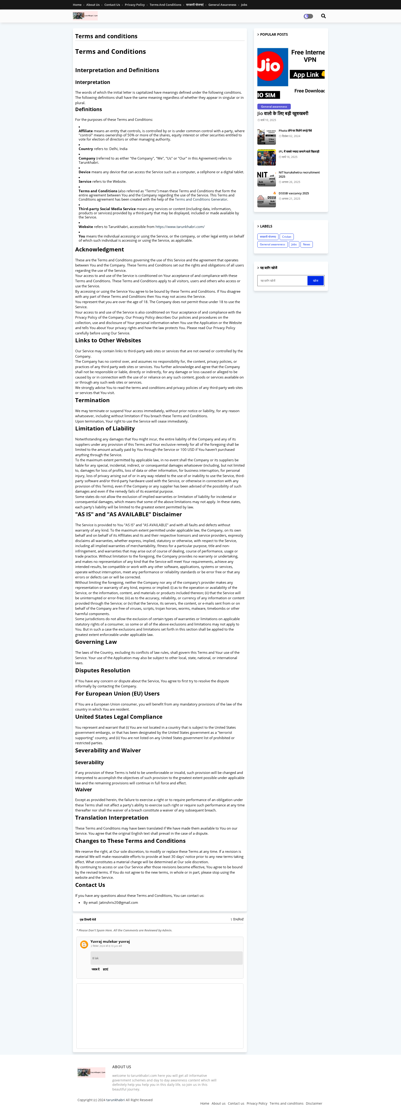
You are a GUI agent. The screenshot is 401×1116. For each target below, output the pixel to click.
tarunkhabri (115, 1100)
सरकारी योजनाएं (195, 5)
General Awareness (222, 5)
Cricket (286, 237)
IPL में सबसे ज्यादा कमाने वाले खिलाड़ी (299, 151)
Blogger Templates (110, 1108)
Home (77, 5)
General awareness (272, 244)
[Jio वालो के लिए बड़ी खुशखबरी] (291, 71)
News (306, 244)
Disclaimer (314, 1103)
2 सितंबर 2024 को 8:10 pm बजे (106, 946)
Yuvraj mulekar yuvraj (110, 941)
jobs (244, 5)
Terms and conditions (166, 5)
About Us (93, 5)
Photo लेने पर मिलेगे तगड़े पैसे (295, 130)
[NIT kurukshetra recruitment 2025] (266, 178)
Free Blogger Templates (170, 1108)
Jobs (294, 244)
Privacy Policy (135, 5)
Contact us (112, 5)
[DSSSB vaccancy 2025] (266, 199)
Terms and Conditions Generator (201, 199)
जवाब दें (96, 969)
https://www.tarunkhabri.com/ (180, 226)
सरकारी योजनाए (268, 237)
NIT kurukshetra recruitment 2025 (299, 174)
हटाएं (105, 969)
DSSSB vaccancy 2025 (294, 193)
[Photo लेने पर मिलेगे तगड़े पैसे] (266, 136)
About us (219, 1103)
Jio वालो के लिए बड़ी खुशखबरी (282, 113)
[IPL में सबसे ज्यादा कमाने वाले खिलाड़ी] (266, 157)
